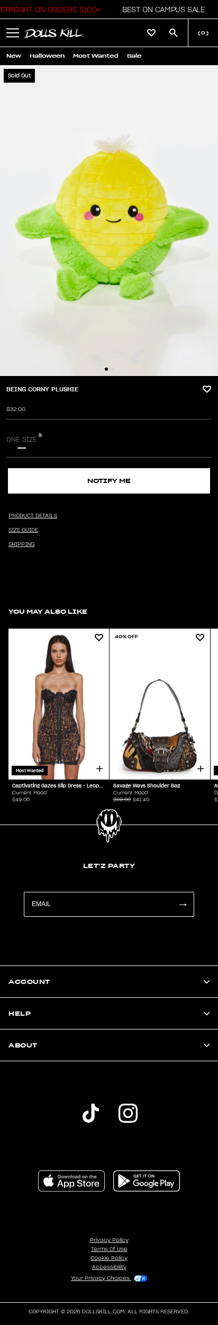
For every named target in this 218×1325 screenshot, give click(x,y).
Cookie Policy (109, 1258)
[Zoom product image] (109, 220)
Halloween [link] (47, 55)
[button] (160, 9)
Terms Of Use (109, 1249)
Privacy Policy (109, 1240)
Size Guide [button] (23, 530)
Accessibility (109, 1267)
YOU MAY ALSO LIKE (47, 611)
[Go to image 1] (106, 369)
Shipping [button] (21, 544)
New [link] (13, 55)
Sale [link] (134, 55)
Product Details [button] (32, 515)
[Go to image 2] (112, 369)
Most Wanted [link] (96, 55)
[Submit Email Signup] (182, 904)
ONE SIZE (21, 439)
